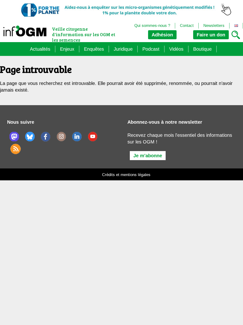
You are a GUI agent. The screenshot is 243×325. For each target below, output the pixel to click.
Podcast (150, 49)
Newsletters (213, 25)
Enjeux (67, 49)
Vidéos (176, 49)
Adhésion (162, 34)
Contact (187, 25)
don (211, 34)
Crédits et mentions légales (126, 174)
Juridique (123, 49)
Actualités (40, 49)
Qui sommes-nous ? (152, 25)
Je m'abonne (147, 155)
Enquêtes (94, 49)
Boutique (202, 49)
